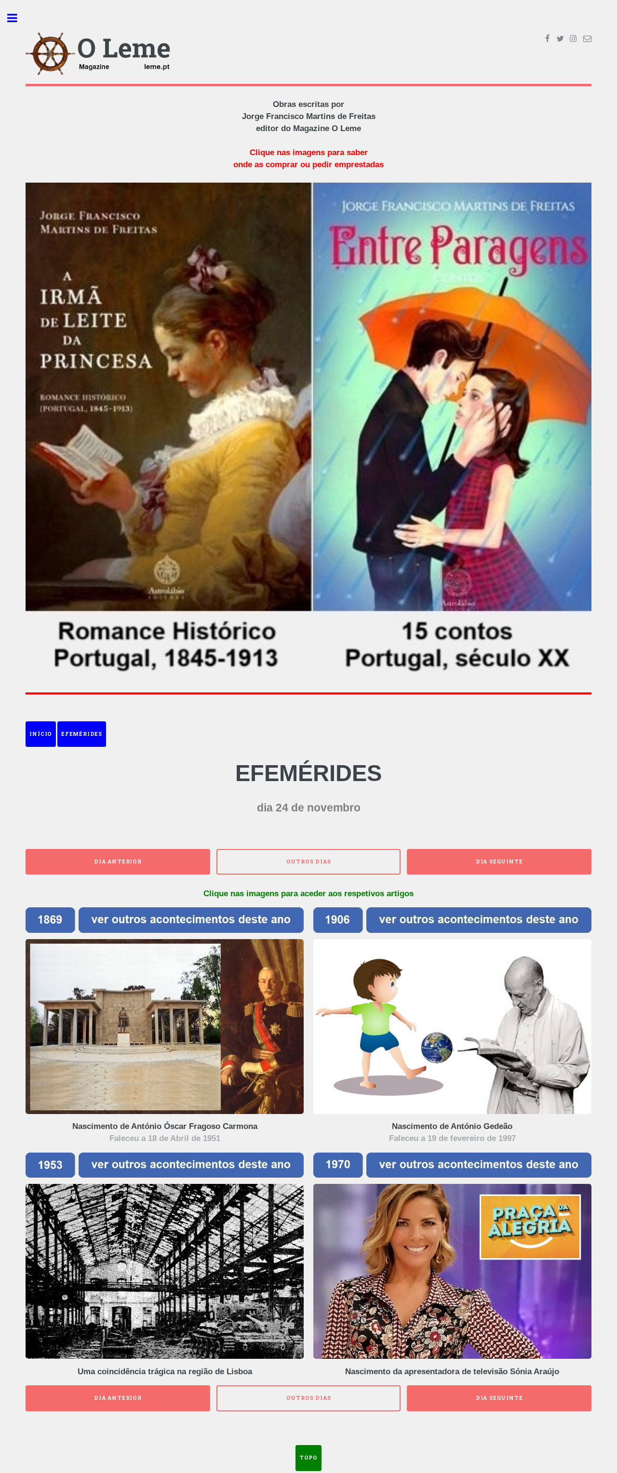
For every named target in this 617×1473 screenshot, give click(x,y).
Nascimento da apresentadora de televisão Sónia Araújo (452, 1371)
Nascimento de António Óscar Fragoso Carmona (164, 1126)
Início (40, 733)
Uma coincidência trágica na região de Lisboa (165, 1371)
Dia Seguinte (499, 861)
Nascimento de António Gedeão (452, 1126)
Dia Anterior (118, 861)
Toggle (17, 18)
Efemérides (81, 733)
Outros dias (308, 861)
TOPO (308, 1457)
